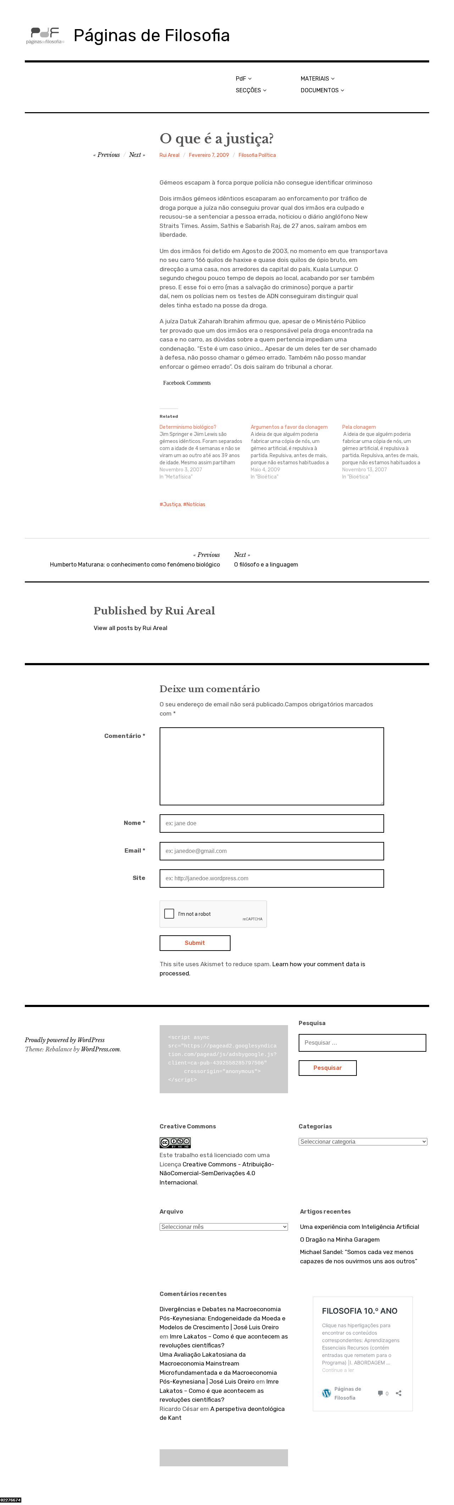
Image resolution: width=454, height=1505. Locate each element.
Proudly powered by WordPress (65, 1040)
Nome (134, 822)
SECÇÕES (248, 90)
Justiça (172, 505)
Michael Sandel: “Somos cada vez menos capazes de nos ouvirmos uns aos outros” (358, 1256)
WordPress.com (100, 1049)
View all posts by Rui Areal (130, 627)
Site (139, 877)
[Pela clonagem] (387, 452)
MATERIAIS (315, 78)
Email (134, 850)
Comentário (124, 735)
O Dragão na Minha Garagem (340, 1239)
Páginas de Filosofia (151, 35)
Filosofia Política (257, 155)
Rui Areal (169, 155)
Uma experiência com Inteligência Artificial (359, 1226)
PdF (241, 78)
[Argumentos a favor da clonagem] (296, 452)
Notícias (196, 505)
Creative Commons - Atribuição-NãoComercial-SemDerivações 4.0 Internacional (217, 1173)
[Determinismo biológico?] (205, 452)
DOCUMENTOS (320, 90)
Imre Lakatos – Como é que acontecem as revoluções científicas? (219, 1390)
